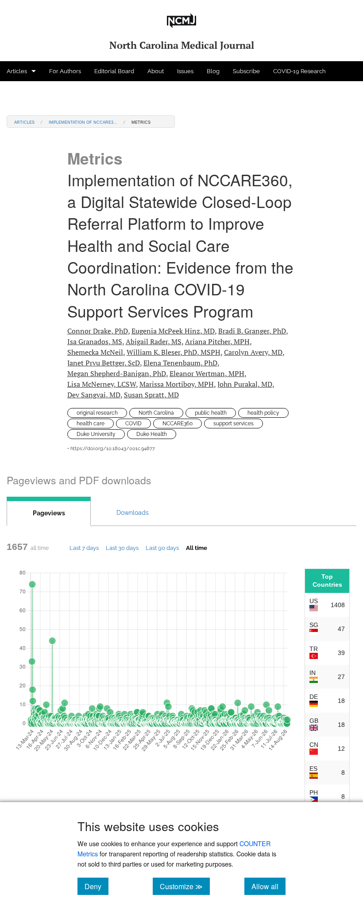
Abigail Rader (154, 341)
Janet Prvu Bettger (103, 363)
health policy (263, 413)
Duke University (96, 434)
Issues (185, 71)
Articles (17, 71)
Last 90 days (162, 547)
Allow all (268, 886)
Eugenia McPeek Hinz (173, 331)
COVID (133, 423)
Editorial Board (114, 71)
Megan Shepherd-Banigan (116, 373)
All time (196, 547)
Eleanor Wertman (207, 373)
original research (97, 413)
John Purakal (244, 384)
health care (90, 423)
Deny (96, 886)
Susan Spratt (151, 395)
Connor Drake (97, 331)
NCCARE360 (177, 423)
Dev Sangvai (93, 395)
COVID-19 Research (299, 71)
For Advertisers (27, 91)
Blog (213, 71)
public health (211, 413)
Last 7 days (84, 547)
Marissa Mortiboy (176, 384)
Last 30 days (122, 547)
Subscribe (246, 71)
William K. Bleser (173, 352)
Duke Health (151, 434)
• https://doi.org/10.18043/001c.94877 (111, 448)
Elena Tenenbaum (180, 363)
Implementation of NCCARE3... (83, 121)
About (155, 71)
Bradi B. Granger (252, 331)
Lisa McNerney (101, 384)
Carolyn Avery (253, 352)
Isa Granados (94, 341)
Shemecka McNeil (95, 352)
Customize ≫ (185, 886)
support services (233, 423)
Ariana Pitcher (217, 341)
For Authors (65, 71)
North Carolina (156, 413)
